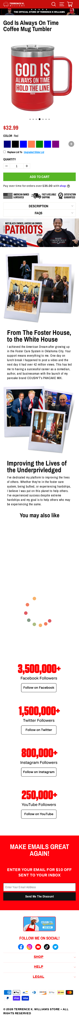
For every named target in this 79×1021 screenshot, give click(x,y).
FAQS (38, 213)
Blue (23, 144)
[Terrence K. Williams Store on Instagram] (29, 947)
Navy (7, 144)
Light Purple (55, 144)
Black (15, 144)
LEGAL (38, 977)
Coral (31, 144)
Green (39, 144)
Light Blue (47, 144)
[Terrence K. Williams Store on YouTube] (38, 947)
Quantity (9, 159)
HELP (38, 967)
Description (38, 206)
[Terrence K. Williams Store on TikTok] (47, 947)
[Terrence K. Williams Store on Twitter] (55, 947)
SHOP (38, 957)
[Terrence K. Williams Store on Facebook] (21, 947)
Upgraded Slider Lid (34, 152)
